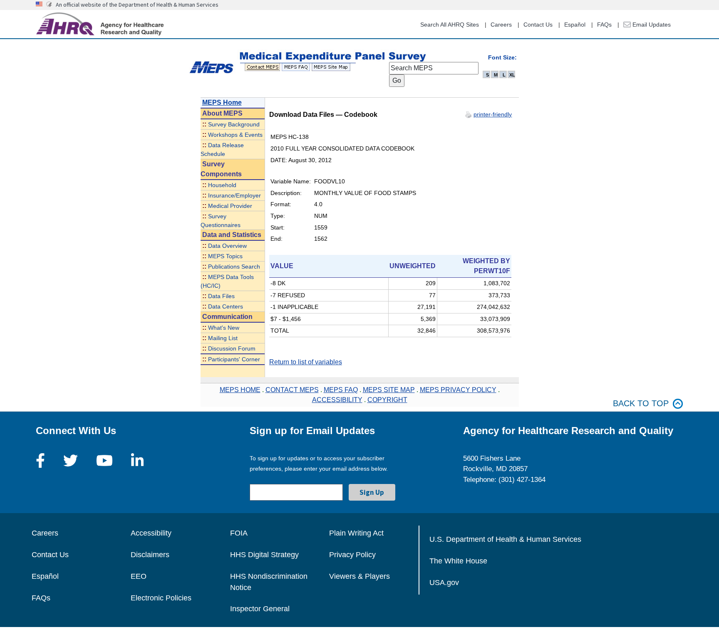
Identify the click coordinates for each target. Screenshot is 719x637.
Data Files (221, 296)
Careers (501, 24)
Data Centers (225, 307)
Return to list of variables (305, 361)
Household (222, 185)
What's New (223, 328)
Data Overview (227, 246)
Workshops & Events (235, 135)
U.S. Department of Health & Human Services (505, 539)
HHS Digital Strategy (264, 555)
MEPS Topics (225, 256)
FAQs (604, 24)
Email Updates (651, 24)
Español (574, 24)
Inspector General (260, 609)
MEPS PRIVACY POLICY (458, 389)
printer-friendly (493, 114)
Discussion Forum (231, 349)
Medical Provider (230, 206)
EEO (138, 576)
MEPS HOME (240, 389)
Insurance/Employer (234, 196)
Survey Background (234, 124)
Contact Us (538, 24)
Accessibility (151, 533)
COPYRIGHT (387, 399)
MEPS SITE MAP (389, 389)
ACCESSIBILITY (337, 399)
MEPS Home (222, 102)
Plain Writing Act (356, 533)
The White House (458, 561)
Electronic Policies (161, 598)
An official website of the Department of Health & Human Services (137, 4)
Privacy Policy (352, 555)
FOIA (239, 533)
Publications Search (234, 267)
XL (512, 74)
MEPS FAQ (341, 389)
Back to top (641, 403)
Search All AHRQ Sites (449, 24)
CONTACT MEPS (292, 389)
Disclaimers (150, 555)
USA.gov (444, 582)
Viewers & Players (359, 576)
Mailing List (223, 338)
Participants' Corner (234, 359)
